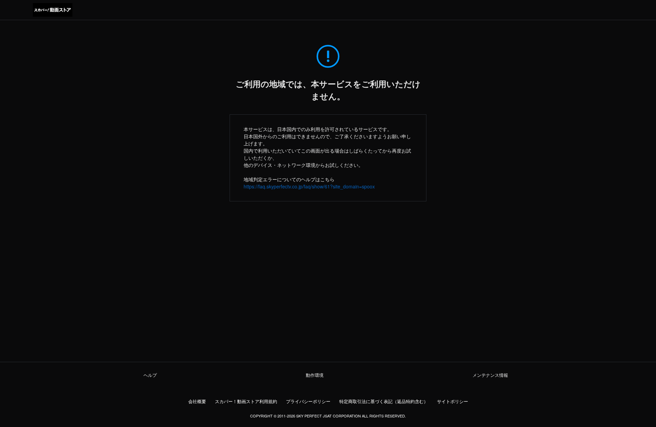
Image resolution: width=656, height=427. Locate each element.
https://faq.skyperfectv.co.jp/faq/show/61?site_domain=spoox (309, 186)
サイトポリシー (452, 401)
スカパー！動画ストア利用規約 (246, 401)
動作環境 (315, 375)
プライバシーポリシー (308, 401)
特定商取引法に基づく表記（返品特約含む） (383, 401)
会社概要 (197, 401)
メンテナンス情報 (490, 375)
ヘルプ (150, 375)
